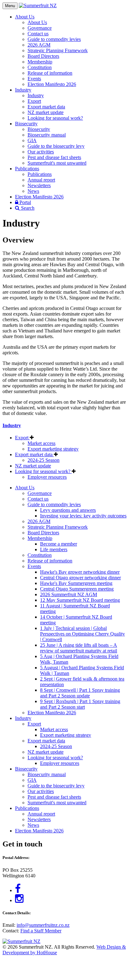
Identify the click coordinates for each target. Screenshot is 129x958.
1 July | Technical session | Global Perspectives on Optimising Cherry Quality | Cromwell (82, 634)
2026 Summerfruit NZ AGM (68, 594)
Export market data (46, 106)
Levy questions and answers (68, 510)
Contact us (38, 33)
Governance (40, 28)
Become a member (58, 543)
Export (34, 101)
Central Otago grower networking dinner (80, 577)
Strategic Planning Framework (58, 50)
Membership (40, 61)
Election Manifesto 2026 (52, 84)
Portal (24, 202)
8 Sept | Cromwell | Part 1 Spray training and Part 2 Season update (80, 692)
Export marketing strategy (53, 449)
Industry (23, 89)
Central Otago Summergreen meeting (77, 588)
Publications (27, 168)
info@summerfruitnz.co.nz (43, 925)
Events (34, 78)
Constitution (40, 67)
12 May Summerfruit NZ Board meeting (80, 600)
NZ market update (46, 112)
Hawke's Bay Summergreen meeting (76, 583)
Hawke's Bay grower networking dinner (80, 572)
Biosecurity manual (47, 134)
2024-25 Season (43, 460)
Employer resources (47, 477)
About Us (24, 16)
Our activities (41, 151)
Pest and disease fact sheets (54, 157)
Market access (41, 443)
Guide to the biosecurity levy (56, 146)
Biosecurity (26, 123)
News (33, 191)
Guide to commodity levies (54, 39)
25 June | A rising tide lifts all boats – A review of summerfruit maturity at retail (78, 647)
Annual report (41, 179)
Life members (53, 549)
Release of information (50, 73)
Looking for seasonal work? (55, 118)
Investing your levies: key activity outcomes (83, 515)
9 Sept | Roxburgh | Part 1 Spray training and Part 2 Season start (80, 704)
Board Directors (43, 56)
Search (27, 208)
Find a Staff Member (40, 930)
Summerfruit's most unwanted (57, 163)
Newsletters (39, 185)
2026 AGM (39, 44)
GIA (32, 140)
